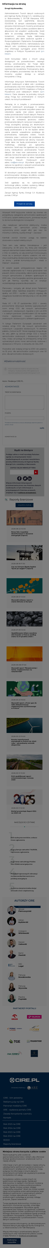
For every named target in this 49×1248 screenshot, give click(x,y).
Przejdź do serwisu (24, 204)
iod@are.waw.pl (17, 162)
